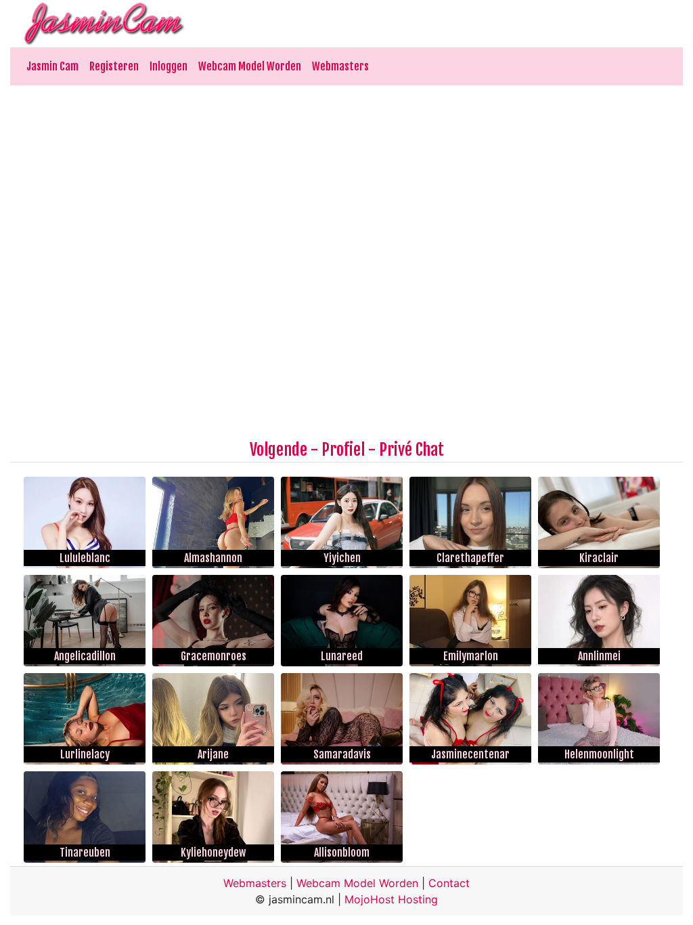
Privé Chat (411, 449)
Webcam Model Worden (249, 66)
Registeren (114, 66)
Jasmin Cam (52, 66)
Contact (449, 883)
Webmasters (340, 66)
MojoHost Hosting (391, 899)
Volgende (278, 449)
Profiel (343, 449)
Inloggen (168, 66)
